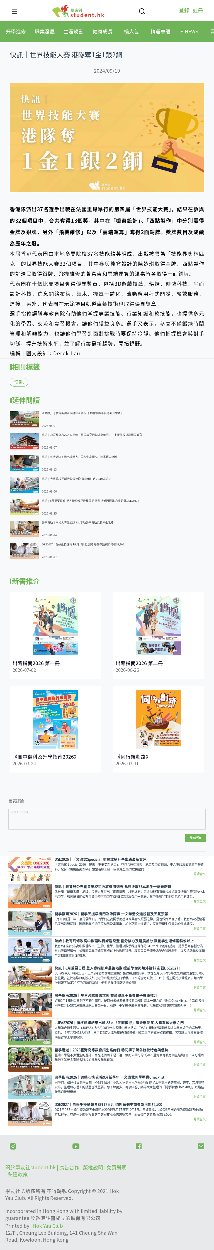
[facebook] (139, 1146)
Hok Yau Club (48, 1226)
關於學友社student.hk (31, 1167)
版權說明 (93, 1167)
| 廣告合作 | (70, 1167)
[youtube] (75, 1146)
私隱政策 (18, 1174)
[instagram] (13, 1146)
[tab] (15, 31)
